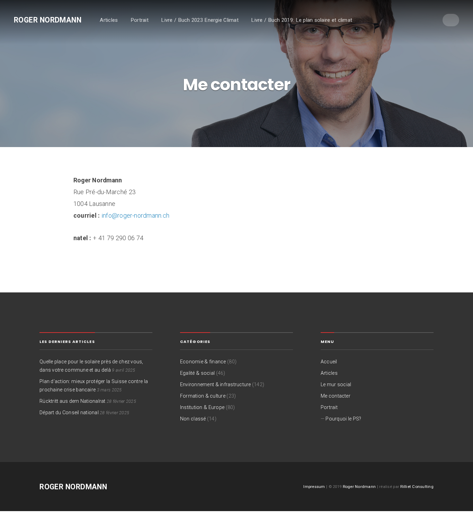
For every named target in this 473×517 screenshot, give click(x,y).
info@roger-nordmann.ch (135, 215)
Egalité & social (197, 373)
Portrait (140, 20)
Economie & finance (203, 361)
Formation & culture (202, 396)
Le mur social (336, 384)
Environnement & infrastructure (215, 384)
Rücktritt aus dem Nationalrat (72, 401)
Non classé (193, 418)
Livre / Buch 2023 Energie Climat (199, 20)
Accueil (329, 361)
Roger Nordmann (47, 20)
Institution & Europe (202, 407)
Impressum (314, 486)
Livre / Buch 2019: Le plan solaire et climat (301, 20)
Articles (109, 20)
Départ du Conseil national (69, 412)
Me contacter (335, 396)
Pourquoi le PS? (343, 418)
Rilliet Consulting (416, 486)
